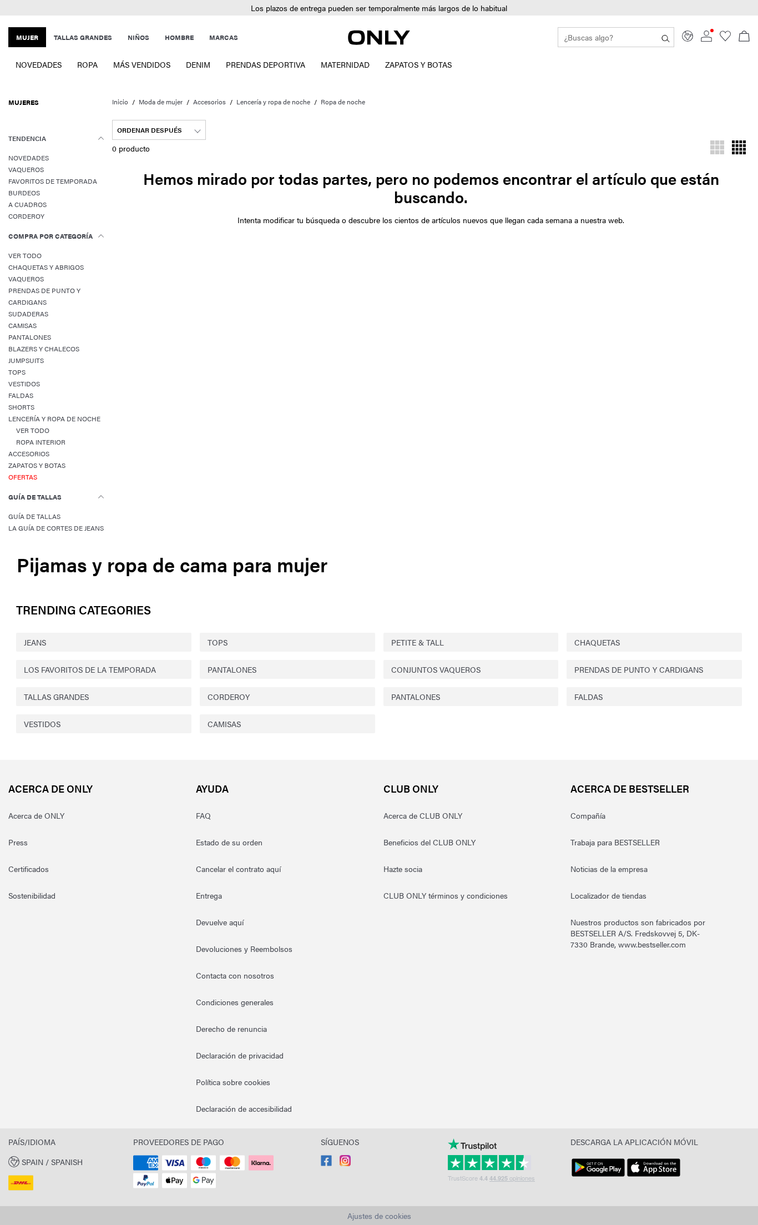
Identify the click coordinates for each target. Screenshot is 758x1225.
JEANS (35, 642)
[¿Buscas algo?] (666, 37)
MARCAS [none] (223, 37)
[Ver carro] (744, 37)
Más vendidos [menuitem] (141, 64)
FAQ (203, 815)
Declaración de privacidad (240, 1055)
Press (18, 842)
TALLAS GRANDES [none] (83, 37)
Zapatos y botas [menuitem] (418, 64)
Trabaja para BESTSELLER (615, 842)
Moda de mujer (161, 102)
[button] (379, 8)
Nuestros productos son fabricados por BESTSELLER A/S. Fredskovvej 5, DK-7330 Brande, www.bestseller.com (637, 933)
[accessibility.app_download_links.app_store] (653, 1176)
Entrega (209, 895)
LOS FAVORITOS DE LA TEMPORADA (90, 669)
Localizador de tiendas (608, 895)
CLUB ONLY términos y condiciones (445, 895)
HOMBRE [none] (179, 37)
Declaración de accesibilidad (244, 1108)
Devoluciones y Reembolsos (244, 948)
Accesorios (209, 102)
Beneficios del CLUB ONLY (429, 842)
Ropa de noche (343, 102)
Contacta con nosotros (235, 975)
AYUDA (212, 788)
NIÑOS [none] (138, 37)
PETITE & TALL (417, 642)
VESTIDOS (42, 723)
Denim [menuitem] (198, 64)
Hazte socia (402, 868)
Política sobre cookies (233, 1081)
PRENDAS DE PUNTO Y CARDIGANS (638, 669)
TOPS (218, 642)
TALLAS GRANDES (56, 696)
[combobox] (159, 130)
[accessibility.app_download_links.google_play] (598, 1176)
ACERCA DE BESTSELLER (629, 788)
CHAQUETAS (597, 642)
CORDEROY (229, 696)
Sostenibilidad (31, 895)
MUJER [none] (27, 37)
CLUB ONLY (410, 788)
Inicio (120, 102)
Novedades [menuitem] (39, 64)
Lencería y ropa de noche (273, 102)
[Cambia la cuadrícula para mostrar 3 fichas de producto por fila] (717, 149)
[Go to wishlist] (725, 38)
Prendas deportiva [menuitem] (265, 64)
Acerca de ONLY (50, 788)
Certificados (28, 868)
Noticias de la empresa (609, 868)
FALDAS (588, 696)
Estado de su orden (229, 842)
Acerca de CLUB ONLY (422, 815)
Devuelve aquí (220, 921)
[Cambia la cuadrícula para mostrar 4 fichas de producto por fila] (739, 149)
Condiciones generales (235, 1001)
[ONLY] (379, 41)
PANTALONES (232, 669)
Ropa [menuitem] (87, 64)
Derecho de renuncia (231, 1028)
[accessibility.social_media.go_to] (326, 1162)
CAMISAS (224, 723)
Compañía (587, 815)
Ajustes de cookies (379, 1215)
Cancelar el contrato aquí (238, 868)
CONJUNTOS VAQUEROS (436, 669)
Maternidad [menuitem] (345, 64)
